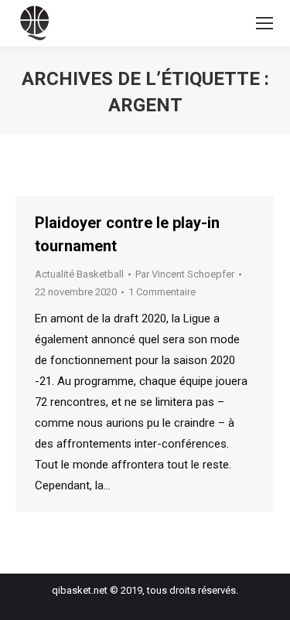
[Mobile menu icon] (264, 23)
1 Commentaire (162, 292)
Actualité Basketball (79, 274)
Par (184, 274)
